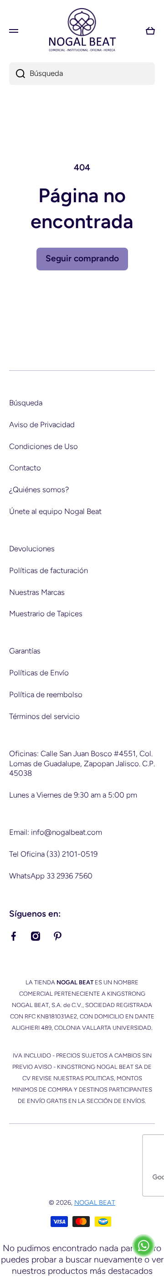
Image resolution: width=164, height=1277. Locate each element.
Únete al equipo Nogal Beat (55, 511)
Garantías (25, 650)
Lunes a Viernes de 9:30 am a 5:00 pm (73, 794)
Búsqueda (25, 402)
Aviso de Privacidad (42, 424)
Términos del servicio (44, 716)
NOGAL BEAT (94, 1202)
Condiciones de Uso (43, 446)
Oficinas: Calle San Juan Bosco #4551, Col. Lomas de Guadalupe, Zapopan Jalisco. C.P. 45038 (82, 763)
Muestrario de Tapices (45, 613)
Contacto (25, 467)
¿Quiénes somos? (39, 489)
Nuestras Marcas (37, 592)
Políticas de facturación (48, 570)
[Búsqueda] (17, 73)
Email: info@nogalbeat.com (55, 832)
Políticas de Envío (39, 672)
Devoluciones (32, 548)
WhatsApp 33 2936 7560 (50, 875)
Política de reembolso (45, 694)
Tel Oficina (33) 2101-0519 (53, 853)
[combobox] (82, 73)
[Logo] (82, 30)
